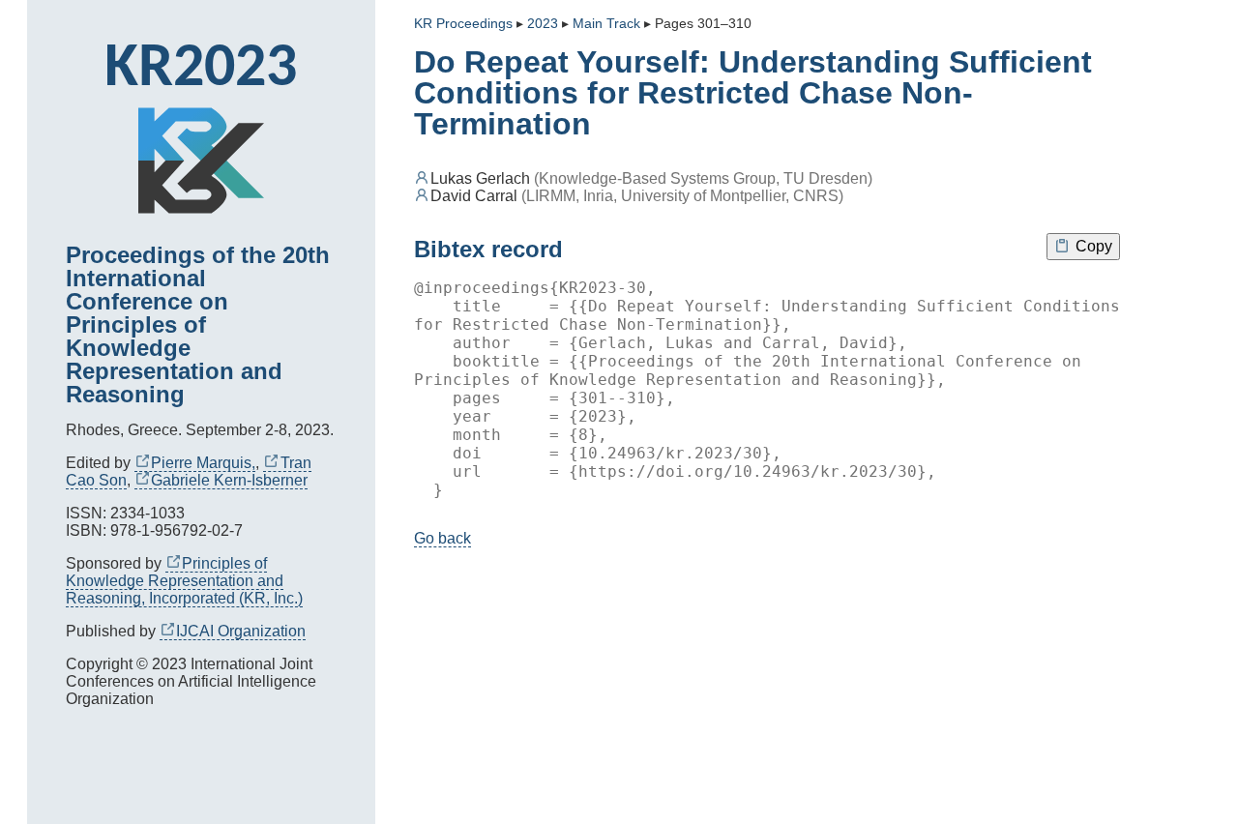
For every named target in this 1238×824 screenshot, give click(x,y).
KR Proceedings (463, 23)
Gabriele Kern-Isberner (229, 480)
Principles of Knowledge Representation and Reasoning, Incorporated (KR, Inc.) (184, 580)
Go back (442, 538)
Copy (1092, 246)
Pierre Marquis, (203, 463)
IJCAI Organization (241, 631)
